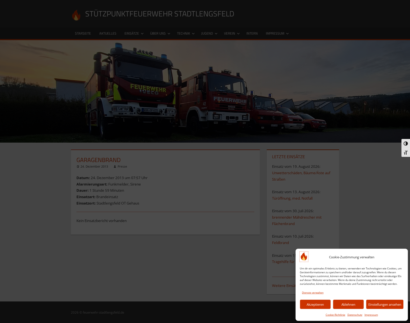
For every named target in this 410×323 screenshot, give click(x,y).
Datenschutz (354, 315)
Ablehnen (348, 304)
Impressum (371, 315)
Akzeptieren (315, 304)
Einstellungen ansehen (384, 304)
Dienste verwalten (313, 292)
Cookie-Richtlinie (335, 315)
